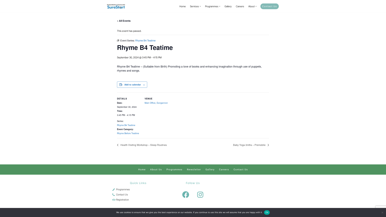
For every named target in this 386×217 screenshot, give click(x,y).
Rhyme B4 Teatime (126, 125)
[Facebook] (186, 195)
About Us (156, 169)
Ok (267, 212)
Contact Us (269, 6)
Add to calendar (132, 84)
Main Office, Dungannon (156, 102)
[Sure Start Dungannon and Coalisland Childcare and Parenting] (116, 6)
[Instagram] (200, 195)
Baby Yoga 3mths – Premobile (249, 145)
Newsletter (194, 169)
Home (182, 6)
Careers (240, 6)
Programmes (174, 169)
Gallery (228, 6)
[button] (200, 6)
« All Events (124, 20)
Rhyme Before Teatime (128, 133)
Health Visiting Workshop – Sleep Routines (143, 145)
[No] (382, 212)
